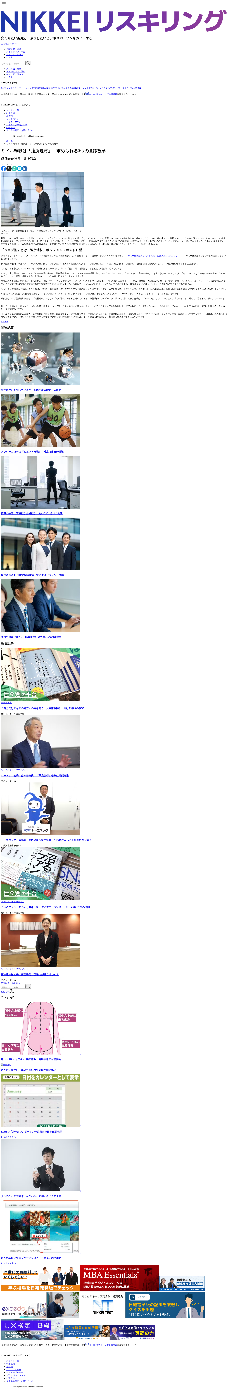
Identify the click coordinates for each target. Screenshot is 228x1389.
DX (2, 88)
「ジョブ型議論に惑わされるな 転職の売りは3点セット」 (154, 256)
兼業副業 (44, 88)
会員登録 (5, 44)
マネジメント (112, 88)
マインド (8, 88)
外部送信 (10, 127)
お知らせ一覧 (12, 110)
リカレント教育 (85, 88)
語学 (51, 88)
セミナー (10, 57)
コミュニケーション (22, 88)
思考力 (71, 88)
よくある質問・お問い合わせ (20, 130)
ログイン (14, 44)
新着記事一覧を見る (10, 983)
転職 (38, 88)
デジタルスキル (60, 88)
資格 (34, 88)
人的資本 (137, 88)
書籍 (76, 88)
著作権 (9, 116)
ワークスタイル (125, 88)
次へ (6, 321)
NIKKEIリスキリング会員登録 (103, 94)
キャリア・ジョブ (14, 54)
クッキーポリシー (14, 122)
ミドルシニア (99, 88)
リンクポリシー (13, 119)
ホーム (9, 141)
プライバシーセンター (16, 125)
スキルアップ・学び (15, 52)
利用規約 (10, 113)
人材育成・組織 (13, 49)
